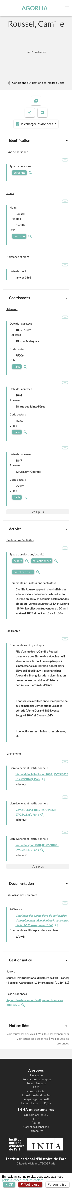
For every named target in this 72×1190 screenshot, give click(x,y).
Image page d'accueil (36, 1099)
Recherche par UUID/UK (36, 1103)
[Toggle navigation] (67, 8)
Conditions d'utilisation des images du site (38, 82)
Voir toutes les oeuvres (21, 1033)
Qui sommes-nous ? (36, 1115)
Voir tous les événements (53, 1033)
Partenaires (36, 1131)
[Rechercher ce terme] (31, 172)
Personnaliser (57, 1184)
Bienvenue (36, 1075)
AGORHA (35, 8)
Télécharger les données (37, 124)
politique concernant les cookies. (23, 1180)
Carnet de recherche (36, 1127)
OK (10, 1184)
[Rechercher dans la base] (23, 1005)
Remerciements (36, 1083)
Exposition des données (36, 1095)
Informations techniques (36, 1079)
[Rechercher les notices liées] (44, 779)
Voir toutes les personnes (32, 1038)
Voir (38, 512)
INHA (36, 1119)
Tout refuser (31, 1184)
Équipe (36, 1123)
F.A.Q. (36, 1087)
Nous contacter (36, 1091)
